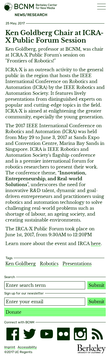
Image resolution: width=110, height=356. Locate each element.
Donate (13, 312)
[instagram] (80, 333)
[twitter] (29, 333)
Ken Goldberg (20, 263)
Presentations (77, 263)
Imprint (9, 347)
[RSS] (97, 333)
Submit (96, 285)
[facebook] (12, 333)
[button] (101, 6)
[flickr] (63, 333)
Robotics (49, 263)
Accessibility (27, 347)
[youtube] (46, 333)
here (96, 243)
